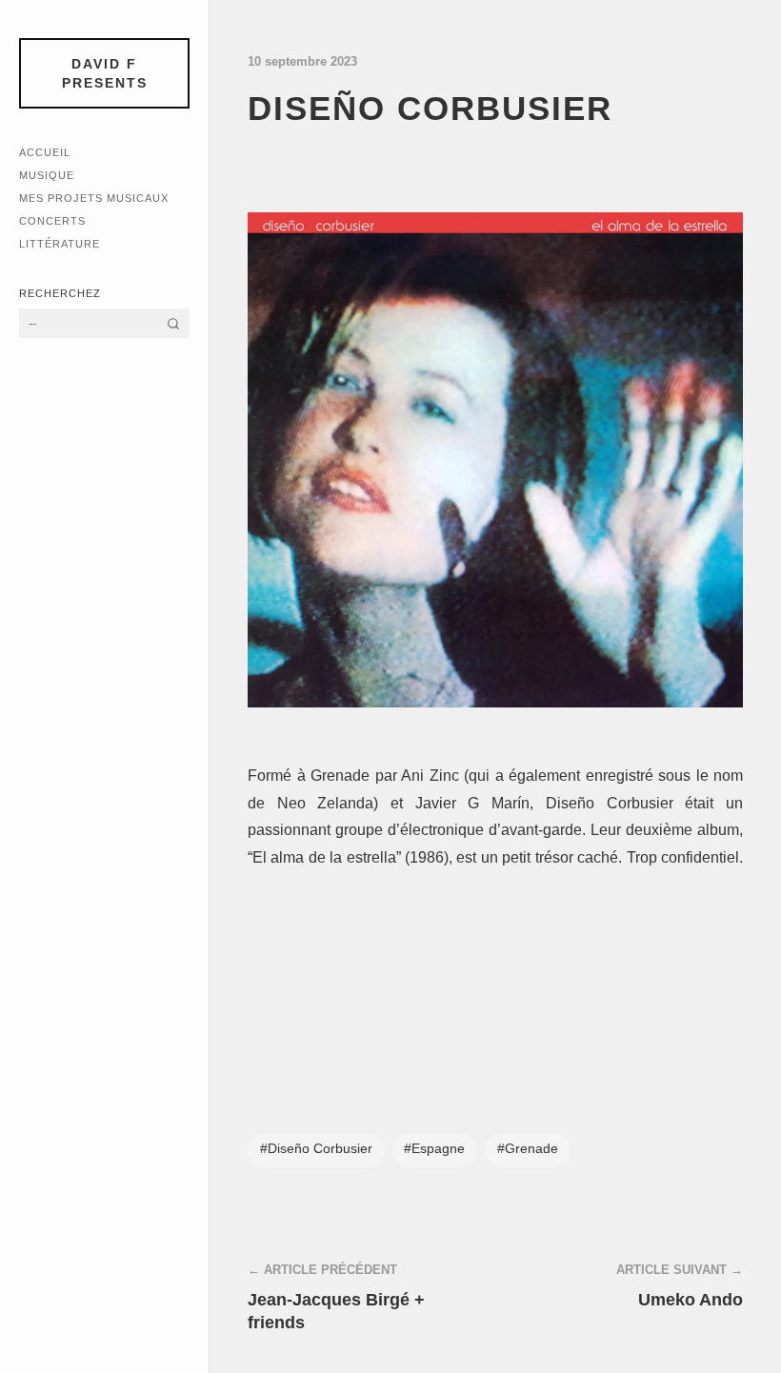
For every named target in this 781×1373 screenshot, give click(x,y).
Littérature (59, 243)
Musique (46, 175)
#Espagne (434, 1149)
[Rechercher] (173, 323)
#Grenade (527, 1149)
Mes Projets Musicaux (94, 198)
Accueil (44, 152)
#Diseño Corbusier (316, 1149)
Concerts (52, 221)
